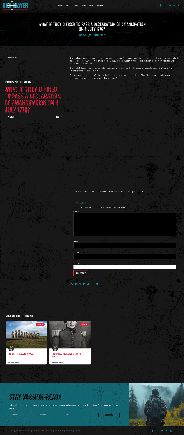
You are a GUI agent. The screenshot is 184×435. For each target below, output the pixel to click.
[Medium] (179, 5)
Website (76, 263)
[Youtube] (170, 5)
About (76, 5)
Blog (84, 5)
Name (76, 241)
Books (68, 5)
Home (60, 5)
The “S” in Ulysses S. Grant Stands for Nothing (66, 355)
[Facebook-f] (160, 5)
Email (76, 252)
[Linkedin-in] (174, 5)
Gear (91, 5)
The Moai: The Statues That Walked (21, 354)
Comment (77, 212)
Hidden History (99, 35)
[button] (11, 58)
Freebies (100, 5)
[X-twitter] (165, 5)
